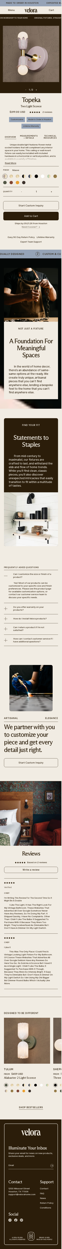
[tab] (50, 137)
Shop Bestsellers (31, 1107)
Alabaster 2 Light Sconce (20, 1078)
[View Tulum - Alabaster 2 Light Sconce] (27, 1041)
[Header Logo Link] (31, 10)
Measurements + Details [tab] (29, 137)
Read (10, 163)
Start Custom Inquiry (31, 205)
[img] (28, 882)
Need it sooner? (29, 227)
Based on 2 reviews (37, 862)
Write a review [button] (31, 869)
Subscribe (52, 1165)
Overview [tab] (10, 137)
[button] (35, 112)
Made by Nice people (44, 1238)
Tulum (9, 1069)
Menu (11, 10)
